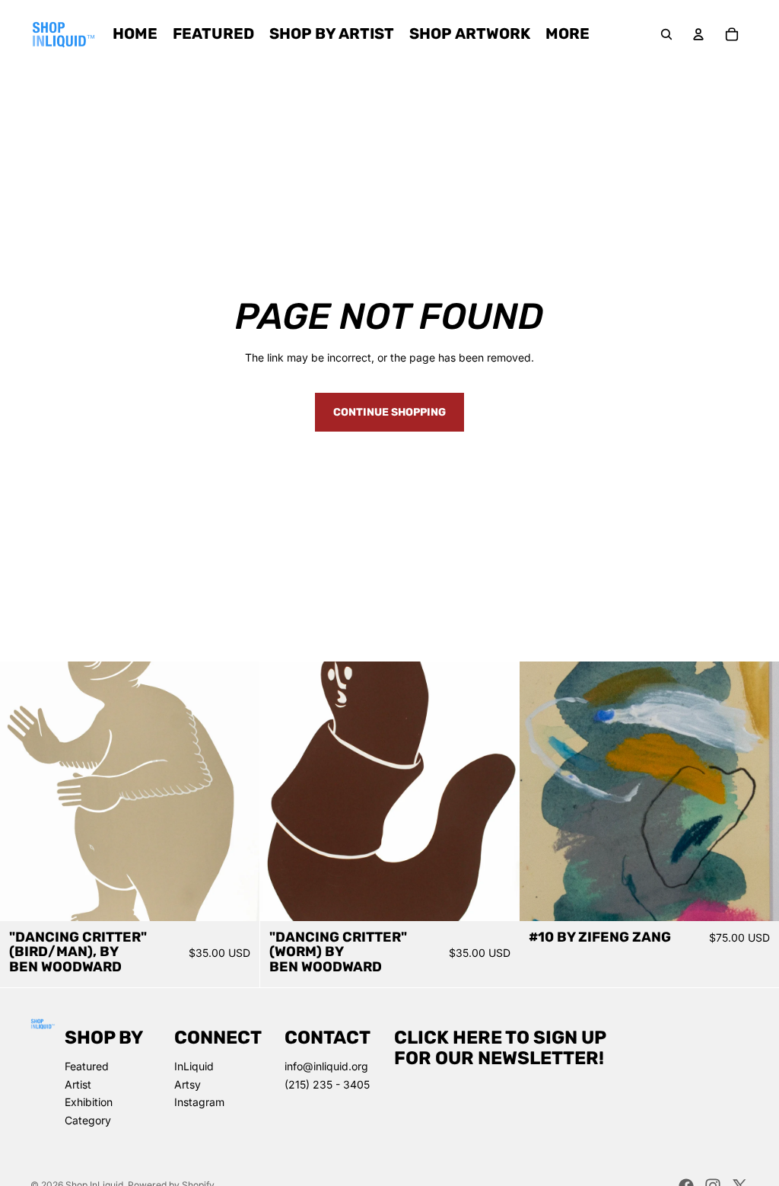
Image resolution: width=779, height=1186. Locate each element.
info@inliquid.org (326, 1066)
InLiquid (194, 1066)
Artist (78, 1084)
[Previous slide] (23, 791)
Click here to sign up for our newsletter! (500, 1047)
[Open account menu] (698, 34)
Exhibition (89, 1101)
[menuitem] (567, 34)
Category (88, 1120)
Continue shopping (389, 412)
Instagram (199, 1101)
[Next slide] (236, 791)
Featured (87, 1066)
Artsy (187, 1084)
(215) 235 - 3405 (327, 1084)
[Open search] (666, 34)
